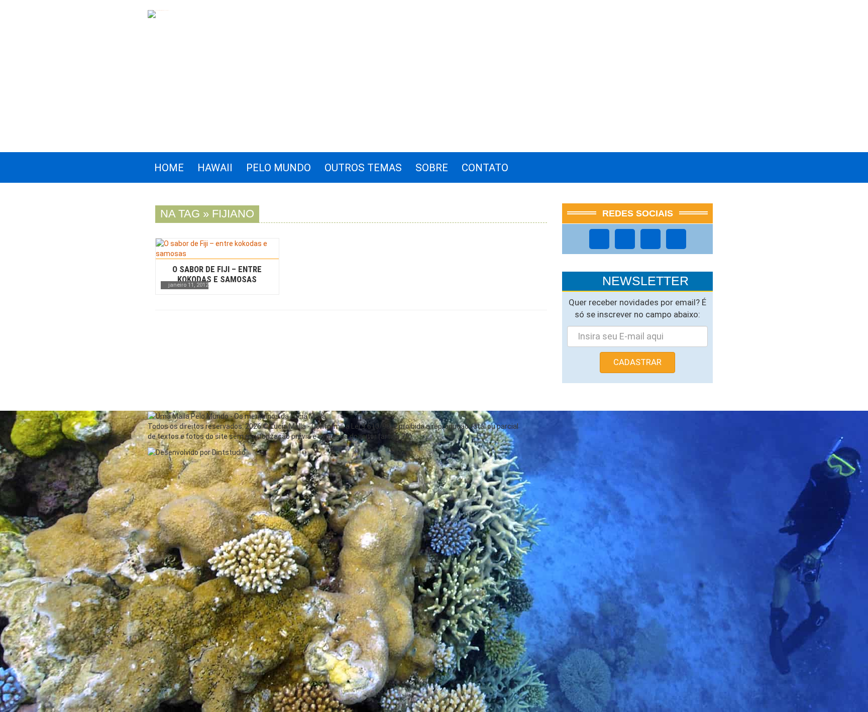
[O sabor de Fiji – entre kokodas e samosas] (217, 249)
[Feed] (676, 239)
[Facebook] (599, 239)
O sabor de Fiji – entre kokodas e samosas (217, 274)
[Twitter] (650, 239)
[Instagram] (625, 239)
